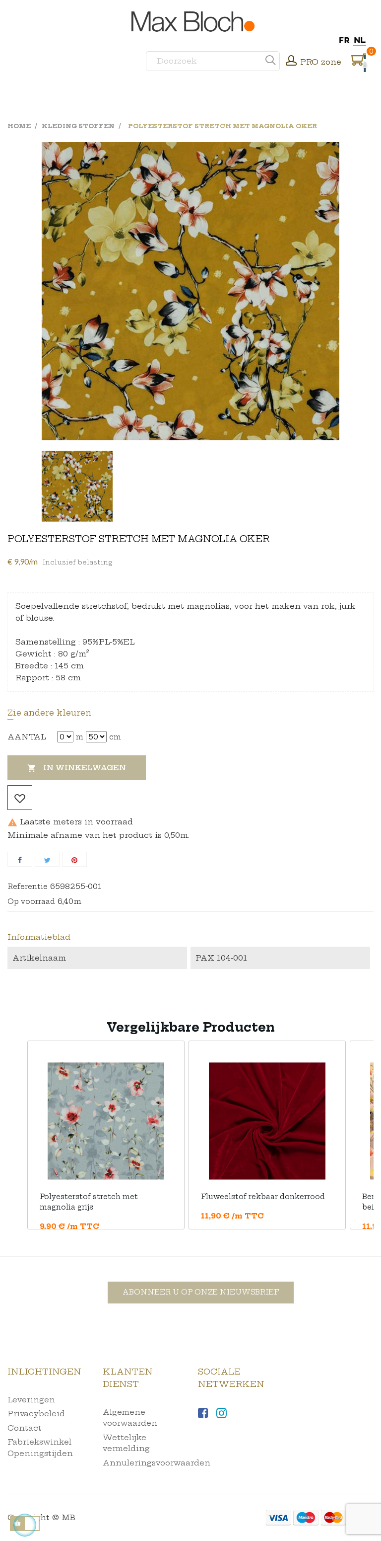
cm (115, 736)
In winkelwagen (76, 768)
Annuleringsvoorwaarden (156, 1462)
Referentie (27, 886)
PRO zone (320, 62)
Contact (24, 1428)
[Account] (291, 62)
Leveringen (31, 1399)
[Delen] (20, 859)
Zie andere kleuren (49, 713)
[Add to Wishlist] (19, 797)
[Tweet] (47, 859)
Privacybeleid (36, 1413)
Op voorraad (31, 901)
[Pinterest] (74, 859)
